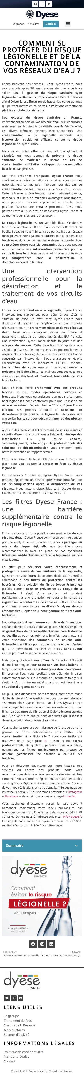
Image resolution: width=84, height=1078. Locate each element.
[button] (68, 24)
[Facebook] (35, 4)
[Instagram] (42, 4)
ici (45, 741)
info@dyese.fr (72, 816)
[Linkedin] (49, 4)
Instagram (75, 792)
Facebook (11, 796)
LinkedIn (69, 796)
